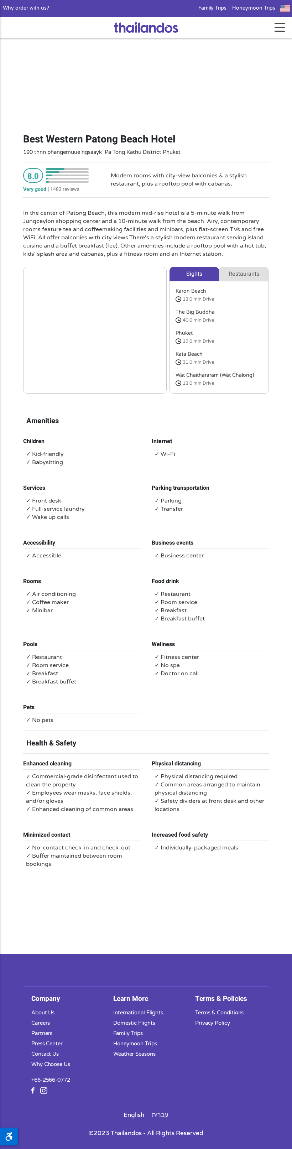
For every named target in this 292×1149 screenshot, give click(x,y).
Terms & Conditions (219, 1012)
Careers (40, 1023)
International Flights (138, 1012)
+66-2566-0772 (50, 1080)
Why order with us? (26, 8)
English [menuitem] (134, 1115)
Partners (41, 1033)
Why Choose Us (50, 1064)
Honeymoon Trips (253, 8)
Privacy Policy (212, 1023)
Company (45, 998)
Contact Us (45, 1054)
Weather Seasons (134, 1054)
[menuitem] (134, 1115)
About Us (42, 1012)
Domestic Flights (134, 1023)
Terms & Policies (221, 998)
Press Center (47, 1043)
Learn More (130, 998)
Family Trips (212, 8)
